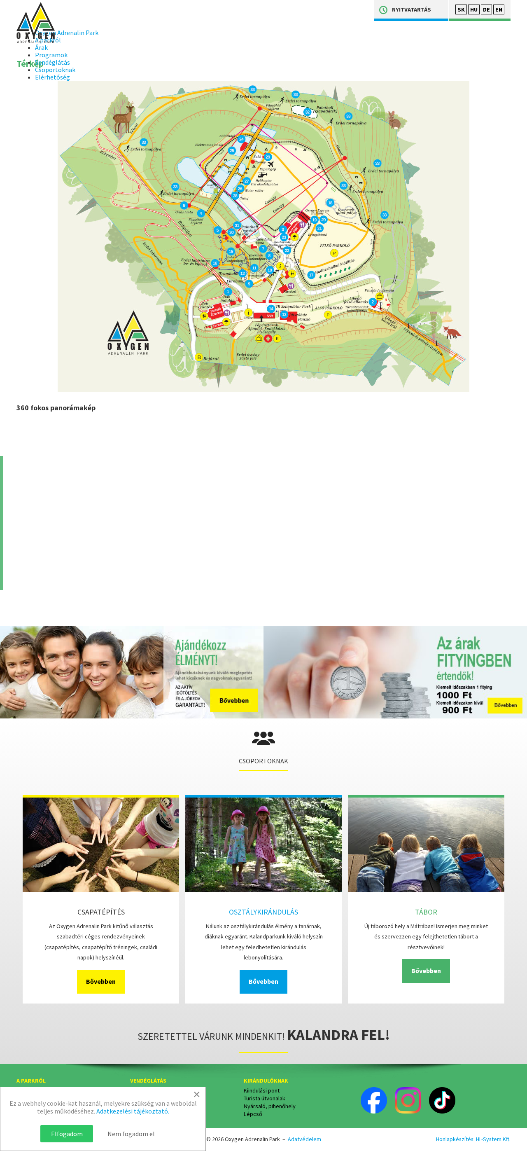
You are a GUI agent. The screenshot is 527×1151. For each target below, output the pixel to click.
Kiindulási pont (262, 1090)
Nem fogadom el (131, 1134)
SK (461, 9)
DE (486, 9)
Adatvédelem (304, 1139)
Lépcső (253, 1114)
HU (474, 9)
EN (498, 9)
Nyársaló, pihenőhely (270, 1106)
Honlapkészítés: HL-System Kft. (473, 1139)
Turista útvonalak (264, 1098)
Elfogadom (67, 1134)
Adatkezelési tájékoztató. (132, 1111)
